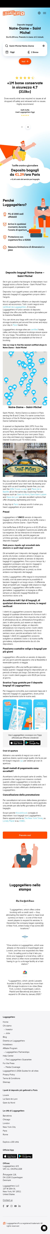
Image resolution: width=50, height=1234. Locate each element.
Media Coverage (13, 1067)
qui (21, 760)
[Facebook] (3, 1206)
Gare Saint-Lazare (38, 494)
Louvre (24, 489)
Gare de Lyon (13, 497)
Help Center (8, 1055)
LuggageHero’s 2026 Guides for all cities (20, 1070)
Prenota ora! (25, 835)
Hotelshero (8, 1044)
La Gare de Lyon (10, 1098)
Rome (5, 1134)
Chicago (6, 1119)
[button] (32, 376)
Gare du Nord (23, 494)
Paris (15, 325)
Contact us (8, 1200)
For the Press (8, 1063)
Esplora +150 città (11, 1141)
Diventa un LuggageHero (14, 1040)
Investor (9, 1029)
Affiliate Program (10, 1048)
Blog (5, 1037)
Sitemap (6, 1082)
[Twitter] (7, 1206)
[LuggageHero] (14, 14)
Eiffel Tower (15, 489)
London (6, 1123)
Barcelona (7, 1115)
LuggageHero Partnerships (17, 1052)
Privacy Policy (9, 1074)
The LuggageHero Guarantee (18, 1059)
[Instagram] (11, 1206)
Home (5, 1021)
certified (34, 329)
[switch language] (39, 13)
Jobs (8, 1033)
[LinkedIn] (19, 1206)
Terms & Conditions (11, 1078)
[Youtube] (15, 1206)
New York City (9, 1127)
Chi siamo (7, 1025)
